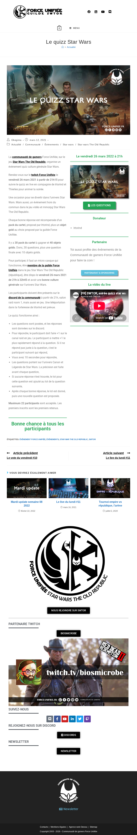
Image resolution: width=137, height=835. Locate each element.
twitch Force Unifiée (43, 174)
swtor (92, 439)
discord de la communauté (24, 297)
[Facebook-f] (57, 719)
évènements (52, 439)
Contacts (44, 827)
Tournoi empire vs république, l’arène (110, 503)
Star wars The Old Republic (93, 144)
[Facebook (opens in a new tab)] (89, 11)
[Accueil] (62, 47)
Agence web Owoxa (78, 827)
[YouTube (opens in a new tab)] (103, 11)
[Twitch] (87, 719)
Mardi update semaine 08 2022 (26, 503)
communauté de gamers (27, 157)
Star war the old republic (74, 439)
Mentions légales (58, 827)
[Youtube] (64, 719)
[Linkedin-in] (72, 719)
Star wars (68, 144)
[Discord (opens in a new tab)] (110, 11)
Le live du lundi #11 (68, 501)
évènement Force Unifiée (32, 439)
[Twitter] (80, 719)
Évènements (52, 144)
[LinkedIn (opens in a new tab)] (96, 11)
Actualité (71, 47)
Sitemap (93, 827)
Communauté (33, 144)
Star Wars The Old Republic (29, 161)
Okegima (16, 140)
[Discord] (49, 719)
